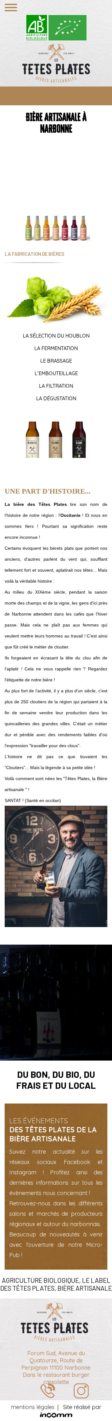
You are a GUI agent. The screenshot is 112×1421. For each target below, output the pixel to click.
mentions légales (32, 1407)
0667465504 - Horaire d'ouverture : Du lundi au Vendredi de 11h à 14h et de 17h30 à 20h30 (48, 1391)
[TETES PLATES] (56, 63)
